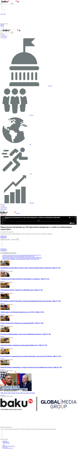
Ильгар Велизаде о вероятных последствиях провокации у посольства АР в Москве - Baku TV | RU (22, 257)
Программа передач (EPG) (8, 448)
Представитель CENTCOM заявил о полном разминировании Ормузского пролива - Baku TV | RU (30, 301)
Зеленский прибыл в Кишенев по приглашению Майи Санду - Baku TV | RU (23, 345)
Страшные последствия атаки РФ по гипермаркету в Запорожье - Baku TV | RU (24, 279)
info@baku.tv (5, 441)
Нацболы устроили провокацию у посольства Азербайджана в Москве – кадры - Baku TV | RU (21, 259)
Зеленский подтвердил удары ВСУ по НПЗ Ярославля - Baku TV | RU (21, 290)
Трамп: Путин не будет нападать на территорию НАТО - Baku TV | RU (21, 323)
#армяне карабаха (3, 236)
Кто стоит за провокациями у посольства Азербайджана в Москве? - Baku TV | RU (19, 256)
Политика (18, 213)
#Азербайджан (3, 235)
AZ (3, 27)
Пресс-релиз (5, 447)
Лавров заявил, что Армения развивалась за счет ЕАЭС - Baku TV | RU (22, 312)
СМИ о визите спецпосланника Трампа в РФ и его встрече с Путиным (17, 393)
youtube (4, 215)
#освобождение (3, 237)
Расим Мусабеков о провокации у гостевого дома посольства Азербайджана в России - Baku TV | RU (22, 258)
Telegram (2, 25)
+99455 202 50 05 (6, 442)
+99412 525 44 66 (6, 443)
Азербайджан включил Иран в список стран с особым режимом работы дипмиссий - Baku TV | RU (22, 255)
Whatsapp (2, 24)
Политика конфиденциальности (9, 446)
